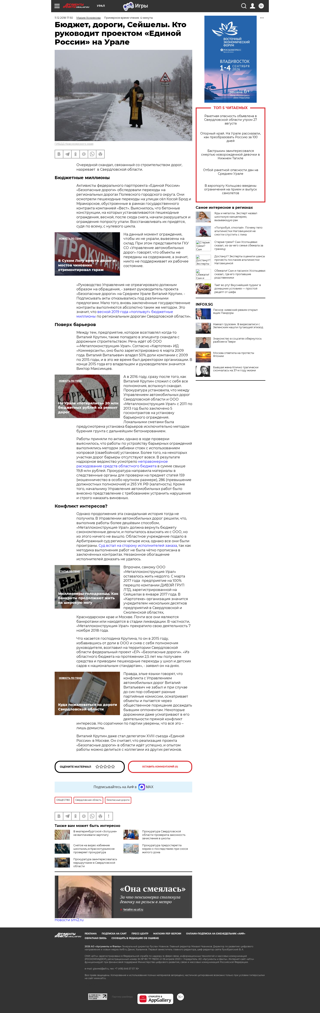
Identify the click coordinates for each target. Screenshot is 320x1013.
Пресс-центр (139, 933)
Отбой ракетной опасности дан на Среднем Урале (230, 172)
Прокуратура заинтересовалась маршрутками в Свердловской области (95, 863)
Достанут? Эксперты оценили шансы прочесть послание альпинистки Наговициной (239, 260)
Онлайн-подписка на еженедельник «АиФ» (215, 933)
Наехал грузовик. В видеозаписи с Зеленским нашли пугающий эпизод (238, 326)
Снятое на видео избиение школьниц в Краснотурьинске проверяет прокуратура (94, 849)
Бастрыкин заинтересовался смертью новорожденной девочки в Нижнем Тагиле (230, 154)
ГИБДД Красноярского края (74, 143)
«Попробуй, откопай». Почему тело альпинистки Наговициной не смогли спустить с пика (238, 231)
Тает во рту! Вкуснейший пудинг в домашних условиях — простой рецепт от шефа (237, 288)
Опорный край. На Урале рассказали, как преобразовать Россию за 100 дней (230, 137)
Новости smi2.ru (69, 920)
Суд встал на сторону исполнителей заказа (138, 546)
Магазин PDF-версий (167, 933)
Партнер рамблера (122, 996)
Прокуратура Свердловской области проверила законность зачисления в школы (163, 835)
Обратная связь (95, 938)
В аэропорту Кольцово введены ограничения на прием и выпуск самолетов (230, 189)
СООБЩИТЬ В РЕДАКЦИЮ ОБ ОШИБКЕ (135, 938)
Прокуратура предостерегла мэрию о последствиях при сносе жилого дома (165, 849)
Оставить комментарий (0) (160, 766)
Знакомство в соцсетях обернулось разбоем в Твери (237, 340)
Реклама (91, 933)
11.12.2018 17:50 (64, 17)
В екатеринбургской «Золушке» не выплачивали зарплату (95, 833)
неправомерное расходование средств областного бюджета (122, 463)
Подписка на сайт (114, 933)
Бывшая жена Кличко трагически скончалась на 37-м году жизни (235, 369)
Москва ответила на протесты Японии (233, 355)
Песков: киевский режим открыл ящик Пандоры (235, 311)
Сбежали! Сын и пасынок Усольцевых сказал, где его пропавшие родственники (239, 274)
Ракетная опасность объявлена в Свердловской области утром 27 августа (230, 119)
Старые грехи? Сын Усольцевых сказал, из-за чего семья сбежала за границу (238, 245)
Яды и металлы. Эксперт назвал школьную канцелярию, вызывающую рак (235, 217)
